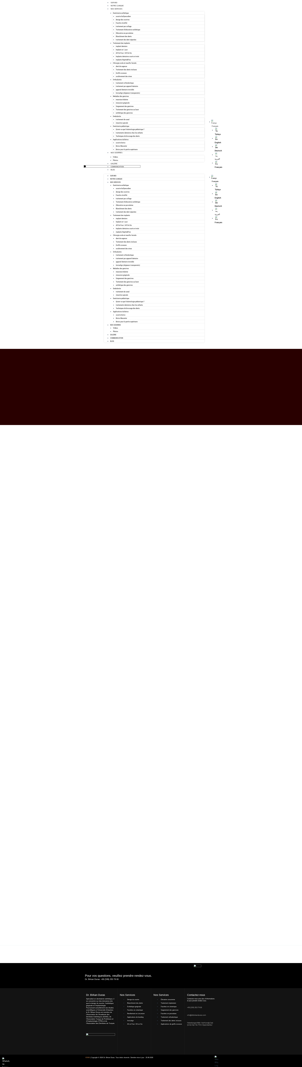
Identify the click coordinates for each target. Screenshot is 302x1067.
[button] (211, 173)
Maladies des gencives (121, 96)
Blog (113, 170)
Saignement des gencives (125, 106)
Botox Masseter (121, 146)
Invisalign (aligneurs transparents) (128, 93)
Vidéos (115, 157)
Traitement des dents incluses (126, 70)
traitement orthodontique (125, 83)
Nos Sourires (116, 153)
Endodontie (117, 116)
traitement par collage (123, 26)
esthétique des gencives (124, 113)
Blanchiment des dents (124, 36)
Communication (117, 167)
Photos (115, 160)
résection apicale (122, 123)
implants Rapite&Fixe (123, 60)
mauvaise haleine (122, 100)
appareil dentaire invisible (125, 90)
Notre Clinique (117, 6)
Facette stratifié (121, 23)
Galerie (114, 164)
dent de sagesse (121, 66)
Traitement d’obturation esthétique (128, 30)
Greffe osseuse (121, 73)
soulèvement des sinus (124, 76)
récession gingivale (123, 103)
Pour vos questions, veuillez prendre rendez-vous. (118, 975)
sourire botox (120, 143)
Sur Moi (114, 3)
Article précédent (9, 951)
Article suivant (294, 951)
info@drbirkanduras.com (196, 1015)
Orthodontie (117, 80)
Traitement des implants (121, 43)
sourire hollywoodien (123, 16)
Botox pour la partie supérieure (127, 149)
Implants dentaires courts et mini (127, 56)
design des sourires (123, 20)
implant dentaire (121, 46)
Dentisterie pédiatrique (121, 126)
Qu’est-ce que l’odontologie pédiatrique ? (130, 129)
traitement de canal (122, 119)
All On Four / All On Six (124, 53)
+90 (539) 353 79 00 (194, 1007)
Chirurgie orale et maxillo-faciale (124, 63)
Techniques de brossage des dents (128, 136)
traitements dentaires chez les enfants (129, 133)
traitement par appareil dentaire (127, 86)
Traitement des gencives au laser (127, 110)
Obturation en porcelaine (124, 33)
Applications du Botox (121, 139)
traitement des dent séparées (126, 40)
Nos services (116, 9)
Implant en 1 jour (122, 50)
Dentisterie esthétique (121, 13)
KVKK (88, 1057)
